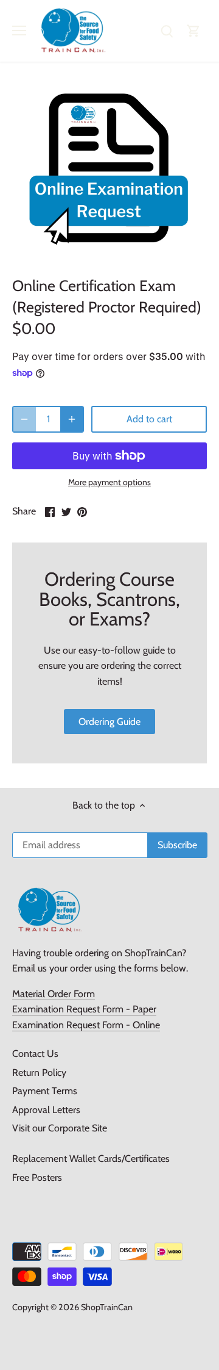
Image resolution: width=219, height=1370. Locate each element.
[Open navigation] (19, 30)
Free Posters (37, 1177)
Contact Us (35, 1053)
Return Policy (39, 1072)
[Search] (166, 31)
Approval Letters (46, 1110)
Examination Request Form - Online (86, 1025)
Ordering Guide (109, 721)
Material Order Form (53, 994)
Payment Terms (44, 1091)
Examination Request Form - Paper (84, 1009)
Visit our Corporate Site (59, 1128)
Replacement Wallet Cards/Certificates (91, 1158)
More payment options (109, 482)
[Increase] (71, 419)
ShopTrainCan (107, 1307)
